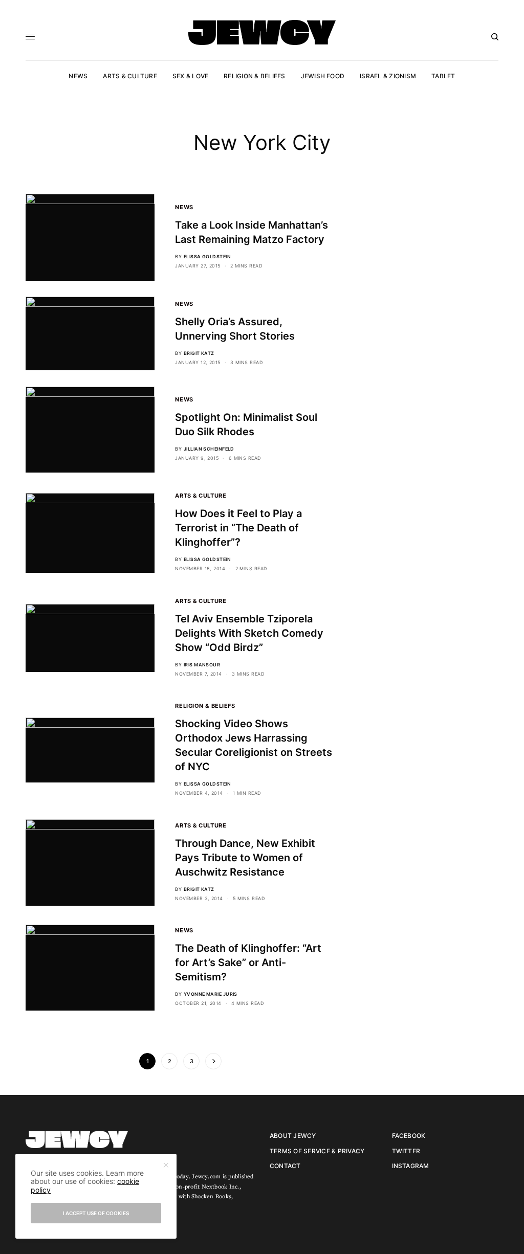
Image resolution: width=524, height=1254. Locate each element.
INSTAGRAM (410, 1166)
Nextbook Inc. (220, 1186)
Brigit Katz (199, 353)
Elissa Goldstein (207, 256)
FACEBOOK (409, 1135)
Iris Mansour (202, 664)
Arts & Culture (200, 495)
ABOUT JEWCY (293, 1135)
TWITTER (406, 1151)
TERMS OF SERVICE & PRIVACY (317, 1151)
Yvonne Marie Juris (210, 994)
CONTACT (285, 1166)
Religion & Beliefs (205, 705)
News (184, 207)
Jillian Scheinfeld (209, 449)
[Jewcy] (262, 32)
